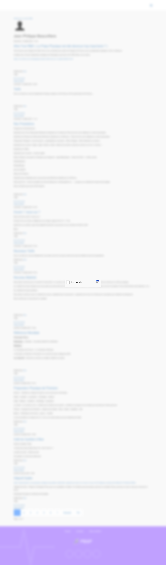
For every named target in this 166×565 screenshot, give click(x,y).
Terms (98, 286)
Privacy (94, 286)
